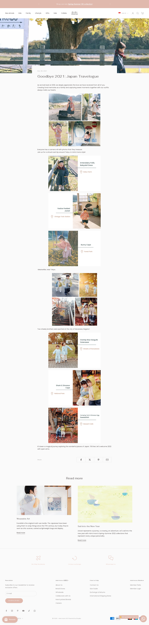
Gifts (47, 13)
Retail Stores (60, 589)
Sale (55, 13)
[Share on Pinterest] (98, 459)
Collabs (64, 13)
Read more (21, 533)
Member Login (135, 589)
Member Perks (135, 585)
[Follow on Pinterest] (18, 611)
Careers (59, 603)
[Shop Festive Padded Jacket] (74, 211)
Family (28, 13)
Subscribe (14, 601)
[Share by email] (107, 459)
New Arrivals (9, 13)
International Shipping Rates (100, 596)
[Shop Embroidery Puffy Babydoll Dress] (74, 173)
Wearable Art (23, 518)
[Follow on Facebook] (6, 611)
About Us (59, 585)
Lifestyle (38, 13)
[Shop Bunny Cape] (74, 248)
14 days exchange (74, 564)
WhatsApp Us (111, 564)
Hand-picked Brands (63, 599)
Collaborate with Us (63, 596)
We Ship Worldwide (38, 564)
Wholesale (59, 592)
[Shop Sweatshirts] (74, 425)
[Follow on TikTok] (29, 611)
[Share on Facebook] (81, 459)
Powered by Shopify (75, 618)
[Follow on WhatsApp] (35, 611)
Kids (20, 13)
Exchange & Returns (97, 592)
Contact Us (94, 585)
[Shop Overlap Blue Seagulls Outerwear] (74, 350)
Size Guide (94, 589)
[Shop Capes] (74, 387)
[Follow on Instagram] (12, 611)
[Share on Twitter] (89, 459)
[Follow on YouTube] (23, 611)
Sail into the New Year (89, 526)
